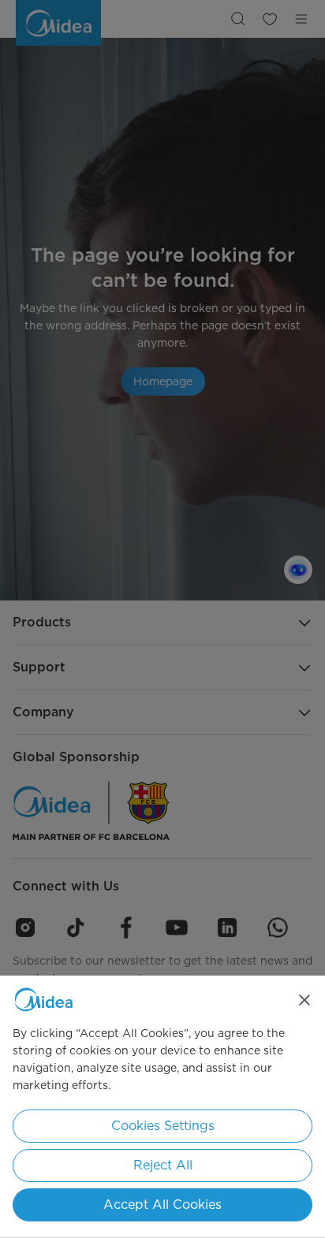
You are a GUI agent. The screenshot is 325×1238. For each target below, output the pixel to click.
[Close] (304, 1000)
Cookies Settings (163, 1125)
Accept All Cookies (162, 1204)
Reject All (162, 1165)
